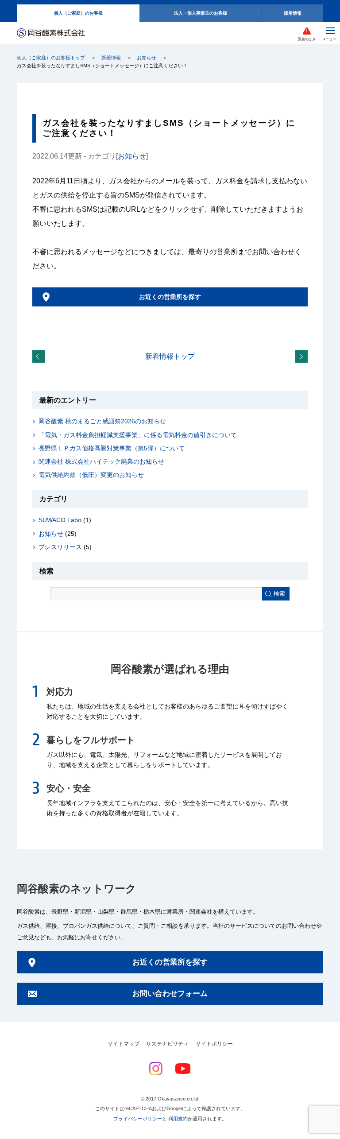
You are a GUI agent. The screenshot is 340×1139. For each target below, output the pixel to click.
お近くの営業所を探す (170, 296)
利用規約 (178, 1118)
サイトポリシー (214, 1043)
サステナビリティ (167, 1043)
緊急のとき (307, 39)
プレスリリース (60, 546)
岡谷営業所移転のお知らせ (40, 357)
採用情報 (292, 13)
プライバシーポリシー (137, 1118)
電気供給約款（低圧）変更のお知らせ (91, 474)
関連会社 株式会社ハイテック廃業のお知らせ (101, 461)
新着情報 (111, 57)
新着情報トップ (170, 356)
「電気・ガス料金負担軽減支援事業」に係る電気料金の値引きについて (138, 434)
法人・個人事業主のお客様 (200, 13)
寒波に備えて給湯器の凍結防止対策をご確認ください (303, 357)
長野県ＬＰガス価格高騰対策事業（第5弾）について (112, 448)
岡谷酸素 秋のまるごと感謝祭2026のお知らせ (102, 421)
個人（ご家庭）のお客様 (78, 13)
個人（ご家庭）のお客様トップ (51, 57)
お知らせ (146, 57)
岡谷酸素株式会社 (51, 33)
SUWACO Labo (60, 519)
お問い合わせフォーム (170, 993)
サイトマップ (123, 1043)
